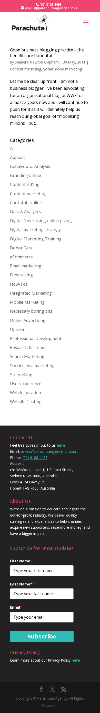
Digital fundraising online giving (41, 220)
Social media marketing (62, 69)
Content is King (24, 184)
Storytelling (21, 374)
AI (12, 148)
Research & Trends (28, 347)
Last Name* (22, 584)
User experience (25, 383)
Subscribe (41, 636)
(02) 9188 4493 (35, 457)
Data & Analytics (25, 211)
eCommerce (21, 257)
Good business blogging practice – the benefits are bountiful (47, 52)
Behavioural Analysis (30, 166)
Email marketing (25, 266)
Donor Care (21, 248)
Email (16, 607)
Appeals (17, 157)
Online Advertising (27, 320)
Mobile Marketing (27, 302)
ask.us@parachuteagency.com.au (48, 451)
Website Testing (26, 401)
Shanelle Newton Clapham (37, 62)
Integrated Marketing (31, 293)
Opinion (17, 329)
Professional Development (35, 338)
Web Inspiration (25, 392)
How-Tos (19, 284)
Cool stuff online (26, 202)
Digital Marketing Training (36, 239)
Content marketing (25, 69)
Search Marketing (27, 356)
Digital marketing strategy (35, 229)
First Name (21, 560)
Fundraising (21, 275)
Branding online (25, 175)
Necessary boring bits (31, 311)
